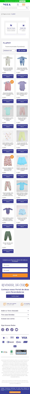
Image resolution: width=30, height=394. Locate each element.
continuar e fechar (15, 392)
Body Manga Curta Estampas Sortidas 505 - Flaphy (8, 144)
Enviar (15, 275)
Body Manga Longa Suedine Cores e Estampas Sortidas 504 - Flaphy (7, 219)
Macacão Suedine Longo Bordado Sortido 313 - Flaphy (8, 69)
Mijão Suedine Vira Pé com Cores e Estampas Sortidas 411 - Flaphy (8, 194)
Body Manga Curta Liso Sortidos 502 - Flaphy (22, 94)
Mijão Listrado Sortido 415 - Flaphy (22, 119)
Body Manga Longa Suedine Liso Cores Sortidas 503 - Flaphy (22, 194)
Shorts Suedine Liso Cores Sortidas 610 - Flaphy (22, 169)
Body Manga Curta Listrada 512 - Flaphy (8, 119)
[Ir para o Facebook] (7, 329)
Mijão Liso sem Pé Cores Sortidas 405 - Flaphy (22, 144)
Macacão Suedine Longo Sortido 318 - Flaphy (22, 69)
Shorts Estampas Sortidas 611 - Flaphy (22, 219)
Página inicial (6, 14)
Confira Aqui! (15, 296)
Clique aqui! (22, 1)
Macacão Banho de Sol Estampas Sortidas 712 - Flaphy (7, 169)
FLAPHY (13, 14)
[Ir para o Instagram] (2, 329)
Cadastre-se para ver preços (8, 76)
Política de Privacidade (8, 390)
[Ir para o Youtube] (16, 329)
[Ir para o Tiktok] (11, 329)
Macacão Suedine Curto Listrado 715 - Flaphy (7, 94)
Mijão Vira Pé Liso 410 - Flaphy (8, 244)
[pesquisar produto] (27, 8)
